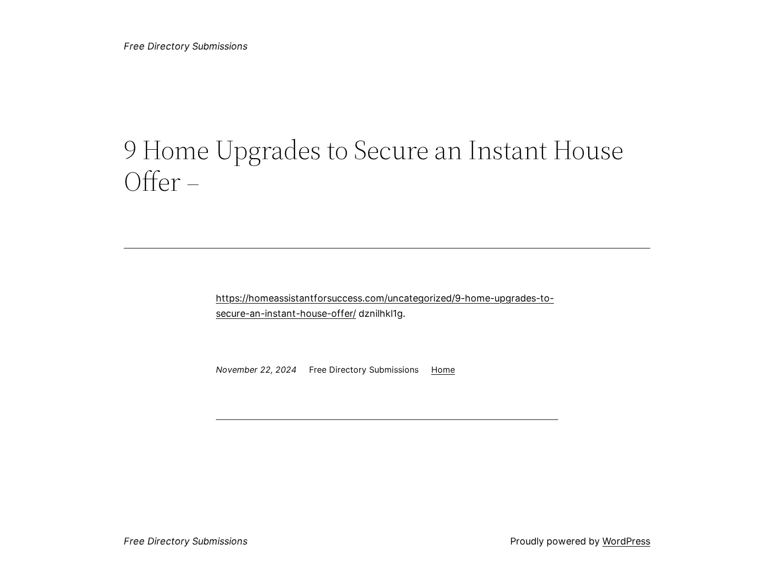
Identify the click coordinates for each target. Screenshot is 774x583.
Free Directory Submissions (185, 46)
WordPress (626, 541)
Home (443, 369)
